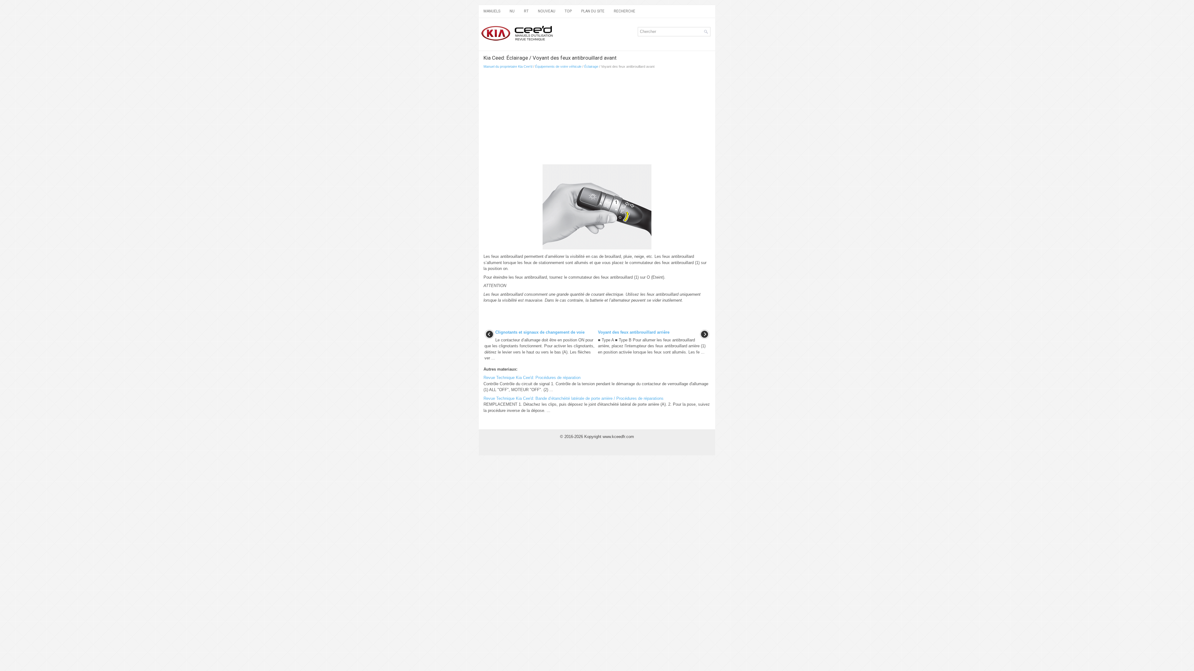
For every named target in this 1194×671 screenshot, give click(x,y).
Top (568, 11)
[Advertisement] (597, 118)
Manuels (492, 11)
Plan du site (592, 11)
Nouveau (546, 11)
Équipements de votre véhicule (558, 66)
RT (526, 11)
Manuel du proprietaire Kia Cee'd (508, 66)
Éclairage (591, 66)
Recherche (624, 11)
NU (512, 11)
